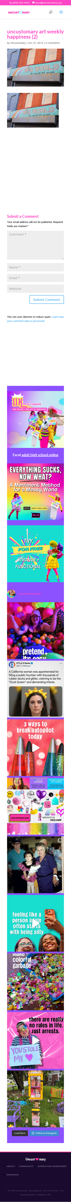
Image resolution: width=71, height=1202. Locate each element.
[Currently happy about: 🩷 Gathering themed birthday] (35, 1098)
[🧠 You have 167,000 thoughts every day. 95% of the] (35, 747)
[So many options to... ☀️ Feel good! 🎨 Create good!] (35, 806)
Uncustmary (35, 1159)
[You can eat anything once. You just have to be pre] (35, 1040)
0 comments (52, 42)
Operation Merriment (52, 1166)
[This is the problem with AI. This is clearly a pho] (35, 689)
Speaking (13, 1174)
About (11, 1166)
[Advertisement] (35, 163)
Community (26, 1166)
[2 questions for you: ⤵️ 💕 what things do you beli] (35, 630)
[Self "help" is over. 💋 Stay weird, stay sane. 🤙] (35, 923)
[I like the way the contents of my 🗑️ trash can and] (35, 981)
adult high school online (40, 455)
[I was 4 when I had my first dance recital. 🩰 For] (35, 864)
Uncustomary (18, 42)
